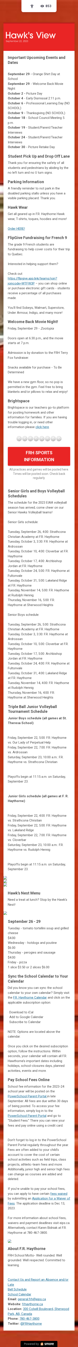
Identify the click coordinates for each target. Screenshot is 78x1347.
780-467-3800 (29, 1319)
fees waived (58, 1194)
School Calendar (19, 1294)
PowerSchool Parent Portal (27, 1096)
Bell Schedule (17, 1289)
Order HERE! (16, 229)
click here (42, 427)
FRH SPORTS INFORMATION (39, 456)
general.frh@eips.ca (32, 1299)
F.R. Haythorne (30, 997)
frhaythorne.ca (32, 1304)
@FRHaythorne (31, 1324)
